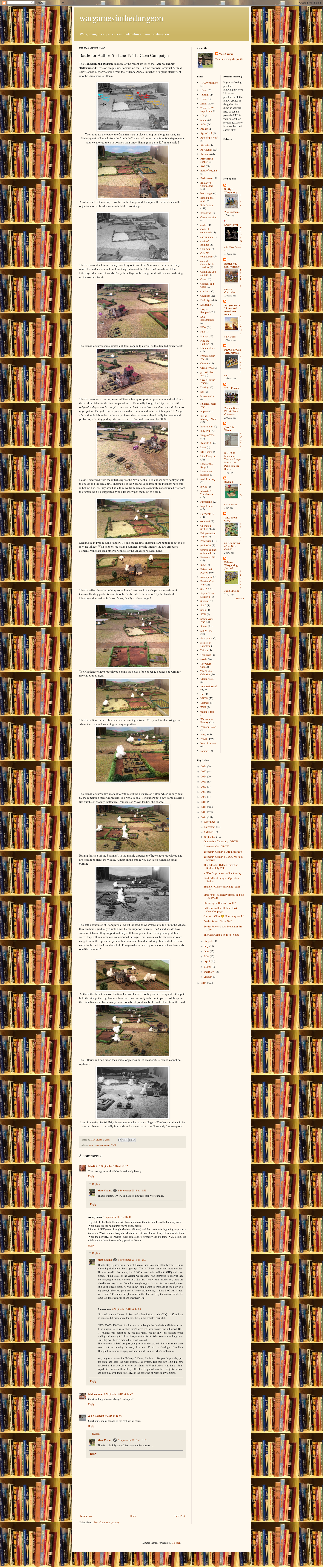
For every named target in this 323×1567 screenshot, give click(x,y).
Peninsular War (208, 557)
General (204, 363)
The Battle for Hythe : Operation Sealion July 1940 (221, 866)
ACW (203, 124)
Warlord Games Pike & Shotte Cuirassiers (232, 411)
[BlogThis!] (123, 1140)
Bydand (228, 482)
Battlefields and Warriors (231, 265)
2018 (204, 807)
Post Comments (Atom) (106, 1522)
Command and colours (208, 273)
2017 (204, 812)
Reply (91, 1176)
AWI (202, 166)
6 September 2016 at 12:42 (118, 1394)
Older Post (179, 1516)
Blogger (176, 1542)
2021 (204, 791)
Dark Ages (206, 300)
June (207, 951)
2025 (204, 771)
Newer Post (86, 1516)
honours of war (208, 396)
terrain (203, 659)
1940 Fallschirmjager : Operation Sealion (221, 879)
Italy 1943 (205, 431)
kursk (203, 447)
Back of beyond (208, 170)
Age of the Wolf (209, 137)
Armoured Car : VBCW (216, 846)
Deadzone (205, 304)
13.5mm (204, 94)
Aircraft (204, 145)
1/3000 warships (209, 82)
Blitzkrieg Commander (206, 184)
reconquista (206, 577)
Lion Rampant (208, 456)
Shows (203, 626)
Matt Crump (105, 1190)
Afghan (204, 128)
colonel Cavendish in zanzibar (207, 264)
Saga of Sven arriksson (207, 595)
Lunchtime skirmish (206, 473)
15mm (203, 99)
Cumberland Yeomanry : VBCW (221, 841)
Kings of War (207, 435)
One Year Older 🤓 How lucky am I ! (224, 916)
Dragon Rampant (205, 310)
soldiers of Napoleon (205, 644)
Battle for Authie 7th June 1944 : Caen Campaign (221, 909)
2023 (204, 781)
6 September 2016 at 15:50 (132, 1440)
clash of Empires (204, 243)
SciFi (203, 610)
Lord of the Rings (206, 465)
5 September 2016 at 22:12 (113, 1166)
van (202, 694)
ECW (203, 327)
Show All (240, 598)
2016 (204, 817)
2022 (204, 786)
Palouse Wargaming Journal (231, 565)
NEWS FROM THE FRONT (232, 351)
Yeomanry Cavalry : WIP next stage (223, 851)
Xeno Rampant (208, 743)
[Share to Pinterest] (134, 1140)
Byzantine (205, 213)
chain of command (205, 230)
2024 (204, 776)
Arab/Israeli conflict (206, 160)
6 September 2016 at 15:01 (107, 1415)
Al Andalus (206, 149)
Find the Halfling (204, 342)
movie (203, 486)
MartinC (93, 1166)
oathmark (205, 521)
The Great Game (205, 665)
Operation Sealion (205, 527)
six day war (206, 638)
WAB (203, 707)
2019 (204, 802)
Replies (96, 1184)
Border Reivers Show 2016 (218, 921)
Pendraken (205, 541)
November (210, 827)
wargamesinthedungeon (121, 18)
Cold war (205, 249)
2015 (204, 983)
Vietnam (204, 702)
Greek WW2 (207, 367)
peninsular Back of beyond (208, 551)
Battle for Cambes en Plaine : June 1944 (222, 888)
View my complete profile (229, 59)
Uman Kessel (207, 678)
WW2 (203, 734)
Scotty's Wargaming (231, 190)
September (210, 837)
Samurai (204, 601)
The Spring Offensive (206, 672)
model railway (208, 479)
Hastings (204, 387)
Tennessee (205, 655)
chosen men (206, 237)
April (207, 961)
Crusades (205, 295)
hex (202, 391)
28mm (203, 103)
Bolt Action (206, 205)
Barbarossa (206, 178)
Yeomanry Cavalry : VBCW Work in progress (223, 858)
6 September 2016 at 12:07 (132, 1259)
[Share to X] (127, 1140)
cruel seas (205, 291)
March (208, 966)
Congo (203, 279)
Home (133, 1516)
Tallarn (204, 650)
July (206, 946)
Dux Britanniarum (207, 318)
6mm (91, 1144)
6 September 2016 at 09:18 (117, 1217)
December (210, 821)
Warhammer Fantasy (206, 720)
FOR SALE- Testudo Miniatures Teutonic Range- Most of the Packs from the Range (233, 451)
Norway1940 (207, 513)
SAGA (203, 589)
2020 (204, 797)
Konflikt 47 (206, 443)
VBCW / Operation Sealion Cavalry (223, 873)
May (207, 956)
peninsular (205, 545)
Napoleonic (206, 501)
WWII (113, 1144)
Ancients (205, 154)
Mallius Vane (95, 1394)
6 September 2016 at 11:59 (132, 1190)
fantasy (204, 336)
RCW (203, 565)
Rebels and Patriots (206, 571)
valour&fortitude (208, 688)
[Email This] (119, 1140)
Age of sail (206, 133)
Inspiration (206, 426)
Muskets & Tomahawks (206, 492)
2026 (204, 766)
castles (203, 225)
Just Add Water (229, 428)
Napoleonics (206, 506)
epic (202, 331)
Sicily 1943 (206, 630)
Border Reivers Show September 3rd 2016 (223, 928)
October (208, 832)
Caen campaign (102, 1144)
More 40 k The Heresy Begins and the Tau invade (224, 896)
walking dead (207, 711)
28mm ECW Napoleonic (207, 109)
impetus (204, 411)
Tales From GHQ (230, 518)
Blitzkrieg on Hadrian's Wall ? (220, 903)
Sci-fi (203, 605)
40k (202, 115)
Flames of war (208, 348)
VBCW (204, 698)
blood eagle (206, 193)
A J (90, 1416)
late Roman (206, 452)
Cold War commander (206, 254)
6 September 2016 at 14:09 (126, 1309)
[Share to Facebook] (130, 1140)
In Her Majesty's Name (208, 417)
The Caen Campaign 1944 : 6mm (221, 934)
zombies (204, 751)
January (208, 976)
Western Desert (208, 727)
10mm (203, 90)
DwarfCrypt (231, 225)
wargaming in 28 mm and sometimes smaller (232, 309)
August (208, 941)
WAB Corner (231, 388)
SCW (203, 614)
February (209, 971)
